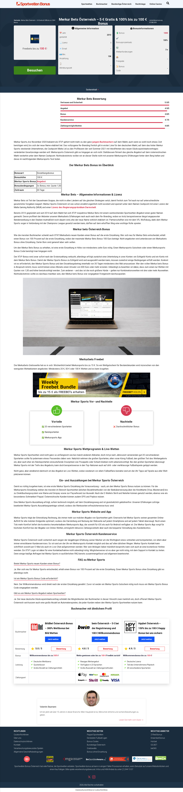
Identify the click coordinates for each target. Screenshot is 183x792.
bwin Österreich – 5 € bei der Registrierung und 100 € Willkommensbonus (106, 628)
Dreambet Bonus (158, 738)
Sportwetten (86, 4)
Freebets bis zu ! (35, 48)
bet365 (153, 748)
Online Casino (156, 4)
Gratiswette (91, 748)
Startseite (17, 20)
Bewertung (61, 649)
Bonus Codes (92, 741)
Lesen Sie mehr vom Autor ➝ (131, 720)
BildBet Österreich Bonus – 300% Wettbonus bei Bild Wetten (59, 628)
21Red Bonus (156, 735)
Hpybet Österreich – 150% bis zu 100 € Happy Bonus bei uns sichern (151, 628)
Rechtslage (140, 4)
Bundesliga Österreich (121, 4)
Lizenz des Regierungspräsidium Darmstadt (73, 207)
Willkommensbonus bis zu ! (44, 655)
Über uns (17, 738)
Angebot (41, 181)
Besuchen (34, 70)
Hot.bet (154, 741)
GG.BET (154, 745)
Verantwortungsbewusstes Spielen (28, 748)
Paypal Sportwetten (95, 735)
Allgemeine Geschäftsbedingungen (28, 752)
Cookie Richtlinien (21, 735)
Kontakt (17, 745)
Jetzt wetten (53, 639)
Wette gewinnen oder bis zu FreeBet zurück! (98, 655)
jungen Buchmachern (103, 142)
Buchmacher (101, 4)
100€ (166, 33)
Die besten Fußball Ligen (97, 738)
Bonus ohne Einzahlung (97, 752)
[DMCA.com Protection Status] (160, 758)
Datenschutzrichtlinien (23, 741)
